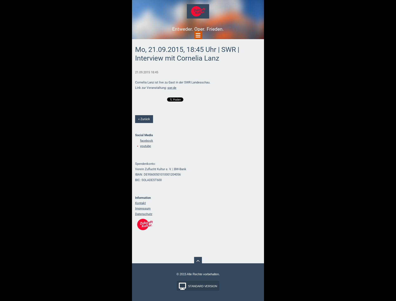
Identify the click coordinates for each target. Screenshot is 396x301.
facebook (146, 141)
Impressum (143, 208)
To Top (198, 261)
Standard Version (202, 286)
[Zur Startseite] (198, 12)
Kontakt (140, 203)
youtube (145, 146)
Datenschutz (143, 214)
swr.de (171, 88)
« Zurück (144, 119)
